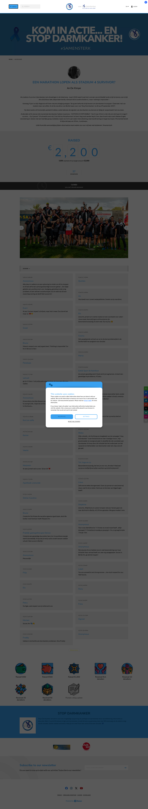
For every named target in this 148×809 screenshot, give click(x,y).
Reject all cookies (74, 421)
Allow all (62, 416)
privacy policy (88, 400)
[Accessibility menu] (146, 2)
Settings (86, 416)
